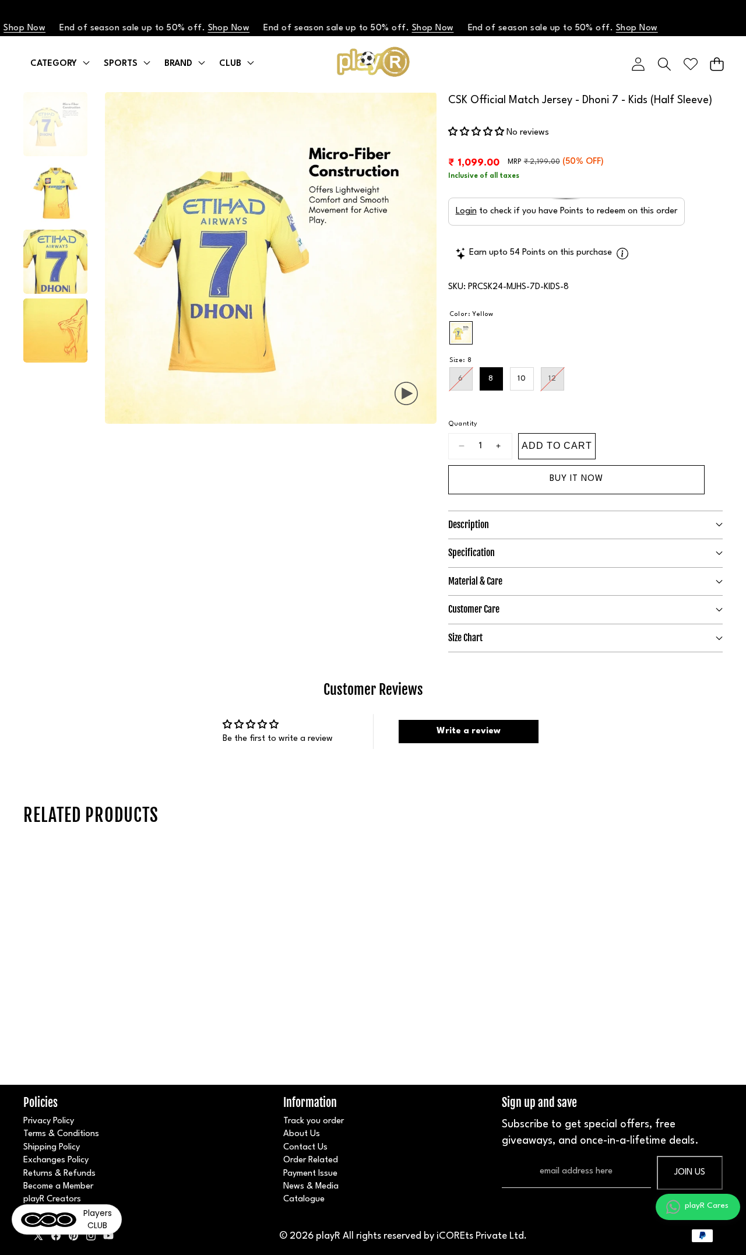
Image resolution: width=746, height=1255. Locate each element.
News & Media (311, 1186)
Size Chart (465, 638)
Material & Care (475, 581)
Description (468, 524)
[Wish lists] (690, 64)
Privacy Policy (48, 1121)
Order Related (310, 1160)
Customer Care (473, 609)
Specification (471, 552)
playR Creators (52, 1199)
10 (522, 378)
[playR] (373, 64)
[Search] (664, 64)
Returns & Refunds (59, 1173)
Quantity (463, 424)
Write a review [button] (469, 731)
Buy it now (576, 478)
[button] (716, 64)
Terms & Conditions (61, 1134)
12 (556, 383)
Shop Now (207, 28)
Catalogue (304, 1199)
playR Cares (707, 1205)
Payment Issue (310, 1173)
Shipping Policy (51, 1147)
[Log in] (638, 64)
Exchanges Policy (56, 1160)
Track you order (313, 1121)
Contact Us (305, 1147)
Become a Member (58, 1186)
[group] (55, 124)
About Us (301, 1134)
